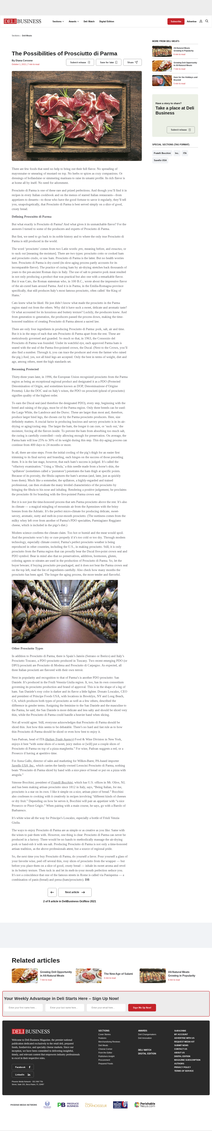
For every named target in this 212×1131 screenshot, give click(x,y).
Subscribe (176, 21)
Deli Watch (89, 21)
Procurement (104, 1060)
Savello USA (160, 160)
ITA (184, 153)
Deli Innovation (145, 1038)
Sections (16, 36)
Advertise (191, 21)
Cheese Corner (105, 1049)
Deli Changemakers (147, 1034)
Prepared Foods (105, 1063)
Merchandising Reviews (109, 1042)
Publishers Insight (106, 1056)
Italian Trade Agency (59, 739)
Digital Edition (106, 21)
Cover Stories (104, 1034)
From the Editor (105, 1053)
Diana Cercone (24, 60)
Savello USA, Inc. (23, 765)
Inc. (177, 153)
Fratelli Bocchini (62, 782)
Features (102, 1038)
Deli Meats (27, 36)
